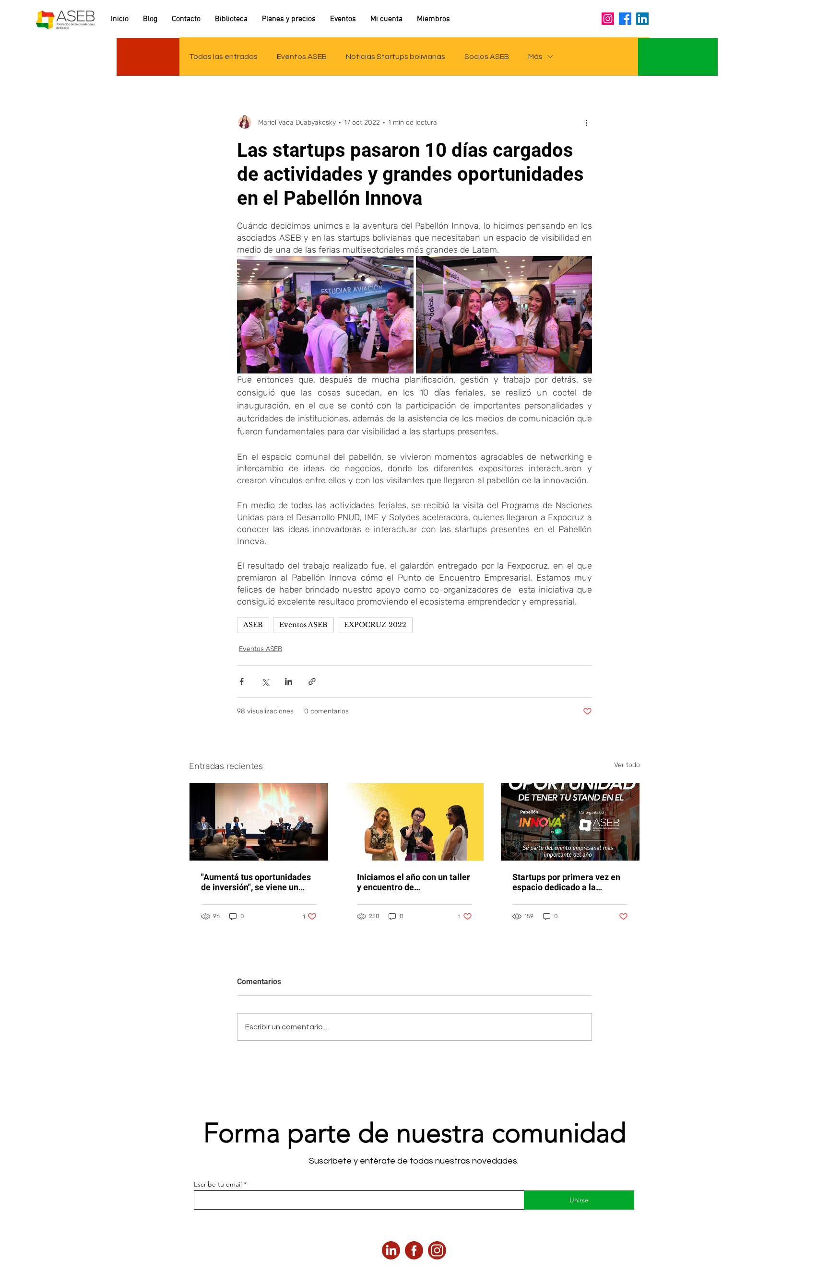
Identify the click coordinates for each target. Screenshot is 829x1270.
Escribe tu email (218, 1184)
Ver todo (627, 765)
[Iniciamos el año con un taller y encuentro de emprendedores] (414, 822)
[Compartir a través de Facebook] (241, 681)
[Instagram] (608, 18)
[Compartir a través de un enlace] (312, 681)
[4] (437, 1250)
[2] (414, 1250)
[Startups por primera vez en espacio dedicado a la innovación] (570, 822)
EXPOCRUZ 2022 (375, 624)
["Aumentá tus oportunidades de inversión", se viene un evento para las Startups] (258, 822)
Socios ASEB (486, 56)
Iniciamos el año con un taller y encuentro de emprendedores (413, 882)
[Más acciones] (586, 122)
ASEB (253, 624)
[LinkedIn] (642, 18)
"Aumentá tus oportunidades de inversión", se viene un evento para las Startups (256, 882)
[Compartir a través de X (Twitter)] (265, 681)
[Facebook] (625, 18)
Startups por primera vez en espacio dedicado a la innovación (566, 882)
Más (535, 56)
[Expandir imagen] (325, 314)
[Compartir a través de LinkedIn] (288, 681)
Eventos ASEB (302, 56)
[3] (391, 1250)
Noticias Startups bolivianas (395, 56)
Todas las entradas (223, 56)
